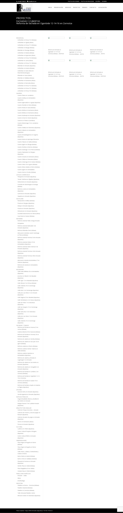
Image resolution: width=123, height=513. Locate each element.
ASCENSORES (20, 269)
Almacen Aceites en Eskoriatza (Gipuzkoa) (29, 495)
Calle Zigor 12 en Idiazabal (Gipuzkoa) (28, 280)
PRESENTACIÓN (58, 7)
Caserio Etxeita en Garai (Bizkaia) (26, 107)
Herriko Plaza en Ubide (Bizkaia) (26, 466)
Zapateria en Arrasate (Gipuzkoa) (26, 196)
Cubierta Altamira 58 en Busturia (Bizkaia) (29, 332)
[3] (77, 65)
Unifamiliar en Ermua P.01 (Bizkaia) (27, 88)
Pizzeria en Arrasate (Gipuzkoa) (26, 208)
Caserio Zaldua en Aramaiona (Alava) (28, 159)
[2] (56, 65)
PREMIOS (84, 7)
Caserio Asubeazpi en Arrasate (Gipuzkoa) (29, 115)
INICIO (50, 7)
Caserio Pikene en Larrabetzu (25, 95)
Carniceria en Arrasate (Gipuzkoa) (27, 193)
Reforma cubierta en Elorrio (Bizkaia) (27, 346)
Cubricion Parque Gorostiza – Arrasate (28, 410)
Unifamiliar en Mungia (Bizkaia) (26, 47)
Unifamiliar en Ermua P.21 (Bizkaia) (27, 63)
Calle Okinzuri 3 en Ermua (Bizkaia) (27, 283)
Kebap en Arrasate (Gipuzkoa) (26, 206)
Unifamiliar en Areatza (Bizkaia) (26, 68)
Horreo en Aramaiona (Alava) (25, 421)
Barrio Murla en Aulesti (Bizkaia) (26, 456)
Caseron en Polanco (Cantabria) (26, 120)
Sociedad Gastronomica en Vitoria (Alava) (29, 213)
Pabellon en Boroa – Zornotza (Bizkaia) (28, 485)
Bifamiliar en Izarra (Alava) (25, 75)
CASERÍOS (19, 93)
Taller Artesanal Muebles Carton (26, 493)
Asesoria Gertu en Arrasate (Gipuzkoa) (28, 392)
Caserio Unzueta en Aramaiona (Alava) (28, 157)
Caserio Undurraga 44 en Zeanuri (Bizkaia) (29, 162)
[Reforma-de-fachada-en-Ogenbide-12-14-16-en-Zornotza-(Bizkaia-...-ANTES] (77, 43)
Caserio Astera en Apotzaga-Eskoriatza (28, 139)
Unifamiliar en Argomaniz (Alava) (26, 55)
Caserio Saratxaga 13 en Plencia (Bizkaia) (29, 149)
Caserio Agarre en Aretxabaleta (26, 169)
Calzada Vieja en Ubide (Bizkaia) (26, 471)
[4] (98, 65)
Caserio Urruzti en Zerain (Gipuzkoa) (27, 118)
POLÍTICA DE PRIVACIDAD (87, 1)
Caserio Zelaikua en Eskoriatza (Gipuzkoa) (29, 127)
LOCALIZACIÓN (102, 7)
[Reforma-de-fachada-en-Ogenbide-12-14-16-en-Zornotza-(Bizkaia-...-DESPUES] (56, 43)
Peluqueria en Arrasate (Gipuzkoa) (27, 176)
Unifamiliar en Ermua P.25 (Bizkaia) (27, 40)
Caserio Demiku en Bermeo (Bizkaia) (28, 147)
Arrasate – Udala (22, 475)
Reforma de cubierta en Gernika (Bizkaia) (29, 339)
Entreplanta (21, 223)
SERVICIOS (68, 7)
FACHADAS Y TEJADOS (22, 325)
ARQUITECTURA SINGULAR (23, 408)
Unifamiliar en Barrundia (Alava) (26, 83)
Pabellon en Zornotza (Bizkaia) (26, 490)
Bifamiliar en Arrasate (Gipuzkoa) (26, 65)
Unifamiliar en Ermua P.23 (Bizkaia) (27, 85)
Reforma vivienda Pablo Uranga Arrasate (29, 221)
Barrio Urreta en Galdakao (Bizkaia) (27, 459)
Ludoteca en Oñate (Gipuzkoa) (26, 429)
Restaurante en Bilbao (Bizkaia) (26, 200)
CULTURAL (19, 427)
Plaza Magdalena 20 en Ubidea (26, 468)
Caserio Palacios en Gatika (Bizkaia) (27, 142)
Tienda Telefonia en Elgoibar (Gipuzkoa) (28, 179)
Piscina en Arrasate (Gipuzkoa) (26, 424)
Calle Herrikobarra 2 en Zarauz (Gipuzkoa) (29, 300)
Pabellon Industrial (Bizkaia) (25, 488)
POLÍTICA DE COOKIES (73, 1)
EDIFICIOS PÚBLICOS (22, 397)
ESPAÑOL (97, 1)
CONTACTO (92, 7)
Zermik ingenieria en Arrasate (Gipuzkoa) (29, 394)
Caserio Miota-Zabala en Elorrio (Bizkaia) (29, 167)
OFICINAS (19, 390)
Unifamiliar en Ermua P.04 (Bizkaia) (27, 58)
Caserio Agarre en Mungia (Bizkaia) (27, 144)
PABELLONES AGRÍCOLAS (23, 473)
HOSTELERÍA (19, 199)
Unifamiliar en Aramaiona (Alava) (26, 80)
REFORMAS (19, 218)
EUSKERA (104, 1)
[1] (98, 43)
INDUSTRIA (19, 483)
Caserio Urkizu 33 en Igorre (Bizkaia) (27, 164)
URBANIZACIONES (21, 440)
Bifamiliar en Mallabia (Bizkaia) (26, 78)
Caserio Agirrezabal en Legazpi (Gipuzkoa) (29, 102)
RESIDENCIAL (20, 38)
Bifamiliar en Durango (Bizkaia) (26, 50)
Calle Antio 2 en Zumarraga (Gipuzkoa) (28, 290)
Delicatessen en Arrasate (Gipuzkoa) (27, 211)
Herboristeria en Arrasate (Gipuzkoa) (27, 182)
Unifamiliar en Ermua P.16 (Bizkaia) (27, 45)
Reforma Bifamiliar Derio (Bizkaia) (27, 230)
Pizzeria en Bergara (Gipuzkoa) (26, 203)
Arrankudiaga (21, 481)
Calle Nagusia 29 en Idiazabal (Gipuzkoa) (28, 297)
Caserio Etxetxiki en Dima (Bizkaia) (27, 105)
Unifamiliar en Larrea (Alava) (25, 60)
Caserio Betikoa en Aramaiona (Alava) (28, 110)
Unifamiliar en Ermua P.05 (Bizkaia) (27, 91)
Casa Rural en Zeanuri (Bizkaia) (26, 216)
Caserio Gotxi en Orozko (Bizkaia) (27, 172)
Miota (19, 478)
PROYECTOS (76, 7)
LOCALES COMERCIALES (23, 175)
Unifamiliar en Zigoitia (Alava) (25, 42)
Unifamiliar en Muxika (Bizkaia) (26, 53)
